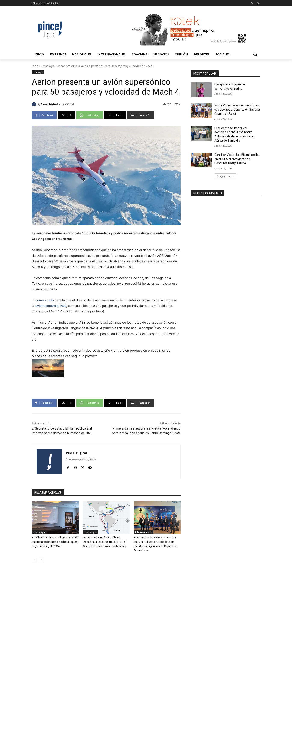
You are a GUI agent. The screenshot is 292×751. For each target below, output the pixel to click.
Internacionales (143, 532)
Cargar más (224, 176)
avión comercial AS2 (50, 306)
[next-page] (41, 559)
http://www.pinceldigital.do (81, 459)
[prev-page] (34, 559)
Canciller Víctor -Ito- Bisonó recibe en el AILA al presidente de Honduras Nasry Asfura (237, 159)
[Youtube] (90, 466)
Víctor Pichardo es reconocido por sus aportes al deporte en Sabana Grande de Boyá (237, 109)
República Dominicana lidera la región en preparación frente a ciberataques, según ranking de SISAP (55, 542)
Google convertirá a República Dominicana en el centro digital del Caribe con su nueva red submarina (104, 542)
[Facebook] (67, 466)
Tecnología (48, 66)
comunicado (44, 300)
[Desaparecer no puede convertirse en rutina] (201, 89)
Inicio (35, 66)
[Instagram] (251, 3)
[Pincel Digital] (34, 104)
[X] (257, 3)
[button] (255, 54)
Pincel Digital (49, 104)
